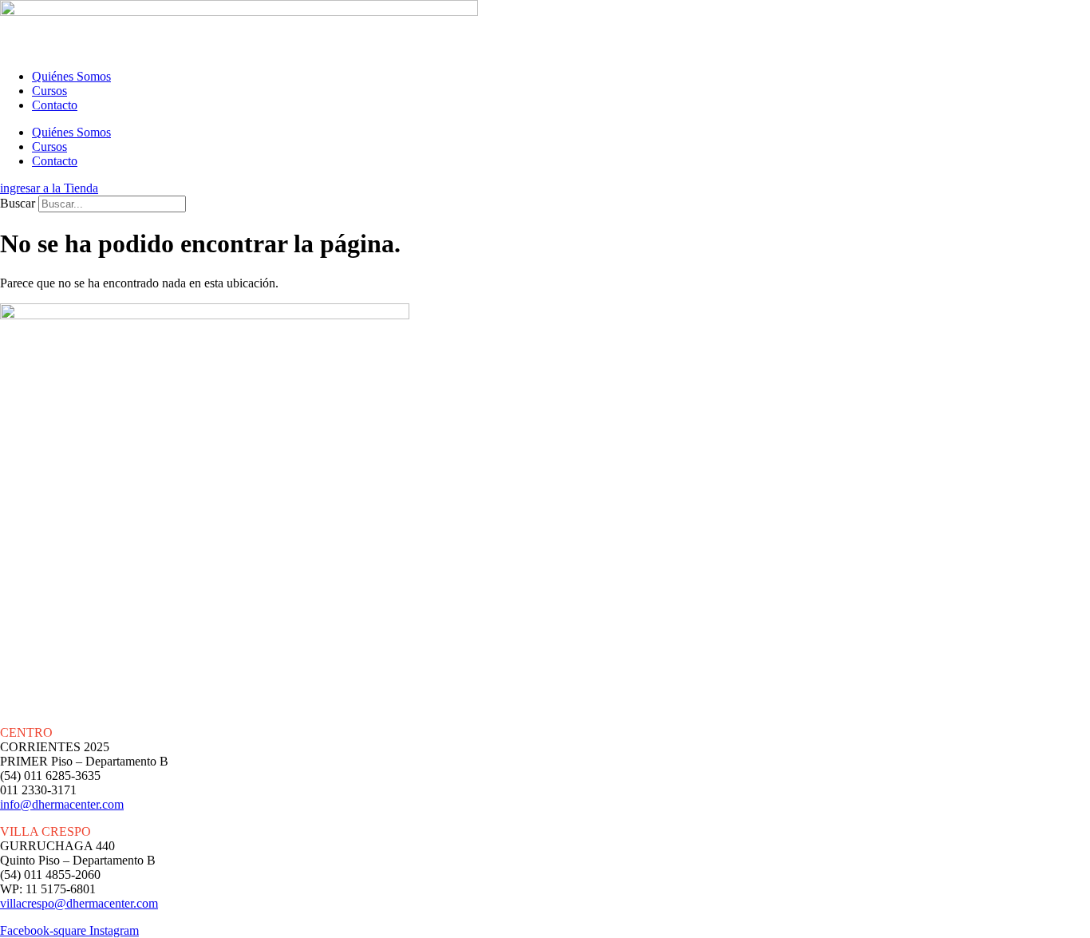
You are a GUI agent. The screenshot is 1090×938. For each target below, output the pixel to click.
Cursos (49, 90)
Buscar (17, 203)
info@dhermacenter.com (62, 804)
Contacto (54, 105)
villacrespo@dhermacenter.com (79, 903)
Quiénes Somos (71, 76)
